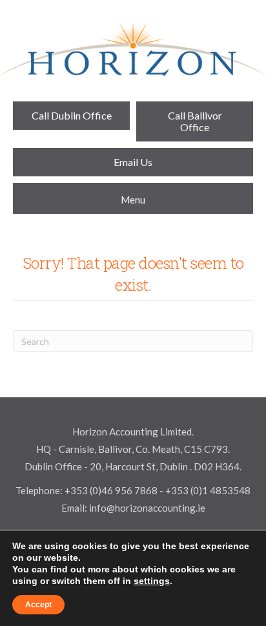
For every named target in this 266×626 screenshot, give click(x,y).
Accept (38, 604)
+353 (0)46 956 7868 (111, 490)
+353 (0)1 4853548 (208, 490)
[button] (71, 115)
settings (152, 581)
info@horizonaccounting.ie (146, 508)
